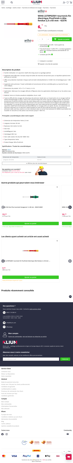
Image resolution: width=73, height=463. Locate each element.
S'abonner (65, 359)
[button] (70, 207)
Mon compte (13, 333)
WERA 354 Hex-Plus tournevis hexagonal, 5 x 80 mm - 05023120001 (22, 207)
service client (16, 171)
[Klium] (36, 2)
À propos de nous (6, 414)
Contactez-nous (6, 371)
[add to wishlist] (57, 187)
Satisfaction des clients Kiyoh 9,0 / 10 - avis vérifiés (36, 460)
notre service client (35, 309)
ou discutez (21, 172)
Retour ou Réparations (8, 374)
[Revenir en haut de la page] (70, 296)
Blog (2, 421)
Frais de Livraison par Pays (9, 393)
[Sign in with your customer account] (64, 2)
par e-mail (14, 172)
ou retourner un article (40, 336)
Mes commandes (6, 404)
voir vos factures (27, 336)
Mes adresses (5, 408)
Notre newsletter (6, 376)
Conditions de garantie (8, 386)
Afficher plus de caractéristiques (37, 163)
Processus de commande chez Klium (12, 391)
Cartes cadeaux (6, 423)
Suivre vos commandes (15, 336)
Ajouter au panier (64, 39)
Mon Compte (5, 402)
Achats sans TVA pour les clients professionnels (15, 384)
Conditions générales (7, 396)
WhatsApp (9, 327)
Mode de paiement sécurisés (10, 382)
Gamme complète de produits (10, 426)
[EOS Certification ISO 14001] (46, 443)
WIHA (9, 150)
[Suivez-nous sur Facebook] (2, 435)
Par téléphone (6, 172)
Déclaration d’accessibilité (9, 419)
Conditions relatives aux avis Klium (11, 417)
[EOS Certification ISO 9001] (34, 443)
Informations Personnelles (9, 406)
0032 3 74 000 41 (11, 312)
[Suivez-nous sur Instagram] (7, 435)
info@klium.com (11, 323)
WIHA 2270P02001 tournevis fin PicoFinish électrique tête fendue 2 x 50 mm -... (26, 261)
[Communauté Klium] (68, 434)
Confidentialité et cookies (8, 389)
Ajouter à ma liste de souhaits (49, 64)
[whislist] (67, 2)
